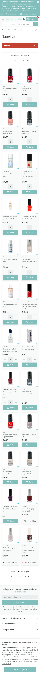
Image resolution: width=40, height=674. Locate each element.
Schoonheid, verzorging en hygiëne (19, 30)
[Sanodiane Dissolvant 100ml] (10, 161)
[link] (12, 577)
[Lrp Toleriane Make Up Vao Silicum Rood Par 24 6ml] (29, 291)
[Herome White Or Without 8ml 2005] (29, 336)
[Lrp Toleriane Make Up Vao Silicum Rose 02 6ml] (29, 161)
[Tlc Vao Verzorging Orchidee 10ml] (10, 535)
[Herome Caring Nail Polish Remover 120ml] (10, 336)
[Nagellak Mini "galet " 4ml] (29, 421)
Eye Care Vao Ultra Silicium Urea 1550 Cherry (28, 550)
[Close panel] (38, 2)
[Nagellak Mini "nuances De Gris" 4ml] (29, 378)
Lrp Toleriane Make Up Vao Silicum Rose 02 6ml (29, 176)
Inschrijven (20, 602)
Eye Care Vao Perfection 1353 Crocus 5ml (29, 261)
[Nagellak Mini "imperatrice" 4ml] (29, 458)
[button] (20, 45)
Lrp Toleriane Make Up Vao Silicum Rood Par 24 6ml (29, 306)
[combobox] (17, 24)
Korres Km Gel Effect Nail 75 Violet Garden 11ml (10, 509)
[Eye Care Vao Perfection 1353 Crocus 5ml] (29, 246)
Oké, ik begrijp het (20, 669)
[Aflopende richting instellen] (28, 60)
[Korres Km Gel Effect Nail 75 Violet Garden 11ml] (10, 496)
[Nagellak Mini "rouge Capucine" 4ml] (10, 421)
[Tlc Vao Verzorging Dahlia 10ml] (29, 496)
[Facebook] (20, 635)
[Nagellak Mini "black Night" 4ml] (29, 118)
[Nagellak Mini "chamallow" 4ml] (10, 458)
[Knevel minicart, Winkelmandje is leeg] (28, 19)
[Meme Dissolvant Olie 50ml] (10, 291)
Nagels (35, 30)
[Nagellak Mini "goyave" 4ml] (10, 118)
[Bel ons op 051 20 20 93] (24, 19)
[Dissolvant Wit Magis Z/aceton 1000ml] (10, 206)
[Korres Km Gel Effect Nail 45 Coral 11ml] (29, 206)
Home (4, 30)
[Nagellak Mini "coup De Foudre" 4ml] (10, 75)
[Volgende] (28, 577)
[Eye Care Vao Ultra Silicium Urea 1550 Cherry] (29, 535)
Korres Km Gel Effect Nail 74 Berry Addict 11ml (10, 391)
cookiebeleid (6, 663)
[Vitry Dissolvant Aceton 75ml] (10, 246)
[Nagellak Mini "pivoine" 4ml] (29, 75)
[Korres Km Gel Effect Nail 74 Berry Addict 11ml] (10, 378)
